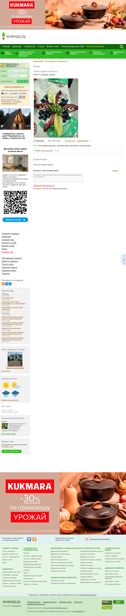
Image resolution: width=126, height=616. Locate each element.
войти (39, 189)
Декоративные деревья (59, 551)
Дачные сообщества (10, 554)
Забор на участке (86, 565)
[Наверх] (123, 255)
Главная (6, 46)
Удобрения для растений (33, 576)
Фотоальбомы (50, 61)
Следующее (82, 141)
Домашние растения (58, 568)
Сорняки (27, 570)
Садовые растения (30, 561)
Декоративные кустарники (60, 554)
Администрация (9, 267)
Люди (4, 249)
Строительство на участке (78, 53)
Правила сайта (9, 270)
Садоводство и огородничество (31, 549)
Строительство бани (112, 561)
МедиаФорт (17, 606)
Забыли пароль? (7, 81)
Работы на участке (112, 571)
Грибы (26, 573)
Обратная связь (34, 602)
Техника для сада (57, 580)
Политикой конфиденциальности (11, 102)
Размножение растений (32, 567)
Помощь (6, 273)
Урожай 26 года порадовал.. (11, 328)
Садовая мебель (86, 577)
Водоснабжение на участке (90, 582)
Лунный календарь (9, 578)
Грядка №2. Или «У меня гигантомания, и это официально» (14, 302)
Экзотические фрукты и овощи (62, 565)
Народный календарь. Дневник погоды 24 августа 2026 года (12, 338)
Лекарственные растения (11, 580)
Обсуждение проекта (12, 258)
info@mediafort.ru (79, 611)
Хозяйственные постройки (114, 559)
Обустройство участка (90, 548)
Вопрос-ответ (53, 46)
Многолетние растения (59, 560)
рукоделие (44, 74)
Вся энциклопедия (9, 434)
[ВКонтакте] (6, 283)
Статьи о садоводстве (10, 557)
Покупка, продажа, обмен (11, 583)
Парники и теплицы (31, 584)
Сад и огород (8, 53)
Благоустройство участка (54, 53)
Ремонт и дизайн (111, 556)
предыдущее (70, 141)
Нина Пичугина (49, 608)
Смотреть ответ (7, 446)
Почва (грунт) (28, 578)
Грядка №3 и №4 (7, 298)
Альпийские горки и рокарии (90, 560)
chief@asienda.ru (61, 608)
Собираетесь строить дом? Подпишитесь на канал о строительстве (13, 136)
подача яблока (85, 145)
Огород (26, 553)
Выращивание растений (32, 564)
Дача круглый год (111, 574)
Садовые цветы (56, 557)
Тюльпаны (5, 294)
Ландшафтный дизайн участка (91, 551)
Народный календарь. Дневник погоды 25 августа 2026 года (12, 333)
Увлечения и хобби (112, 581)
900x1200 (40, 141)
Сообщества (29, 46)
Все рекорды (5, 371)
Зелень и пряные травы (32, 559)
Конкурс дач (7, 252)
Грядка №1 (5, 313)
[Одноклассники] (3, 283)
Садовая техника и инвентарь (64, 577)
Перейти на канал (13, 220)
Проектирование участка (89, 574)
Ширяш (4, 421)
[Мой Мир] (10, 283)
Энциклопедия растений (73, 46)
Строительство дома (112, 553)
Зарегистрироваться (43, 185)
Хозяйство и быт (119, 53)
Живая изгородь (86, 562)
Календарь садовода (10, 575)
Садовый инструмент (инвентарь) (63, 583)
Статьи (41, 46)
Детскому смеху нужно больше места (15, 150)
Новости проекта (10, 261)
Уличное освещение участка (91, 568)
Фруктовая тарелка (47, 145)
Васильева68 (38, 61)
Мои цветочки (62, 61)
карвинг (52, 74)
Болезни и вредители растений (35, 581)
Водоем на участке (87, 557)
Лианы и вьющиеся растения (61, 562)
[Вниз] (123, 263)
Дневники (17, 46)
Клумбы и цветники (87, 554)
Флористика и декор (58, 571)
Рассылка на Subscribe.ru (100, 539)
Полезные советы (9, 586)
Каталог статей (9, 243)
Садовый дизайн (86, 571)
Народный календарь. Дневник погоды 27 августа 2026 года (12, 318)
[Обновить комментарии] (123, 259)
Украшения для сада (88, 579)
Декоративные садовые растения (65, 548)
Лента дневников (8, 551)
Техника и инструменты (99, 53)
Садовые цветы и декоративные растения (27, 54)
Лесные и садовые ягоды (33, 556)
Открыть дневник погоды (10, 400)
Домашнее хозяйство (114, 568)
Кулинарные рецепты (113, 584)
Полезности (7, 569)
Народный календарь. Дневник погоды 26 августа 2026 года (12, 323)
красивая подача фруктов (67, 145)
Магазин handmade (95, 46)
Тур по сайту (8, 264)
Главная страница (10, 233)
